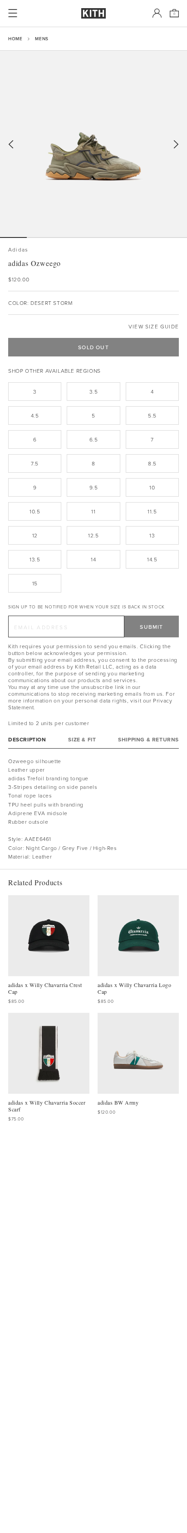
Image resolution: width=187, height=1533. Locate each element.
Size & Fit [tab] (82, 739)
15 (35, 583)
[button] (40, 237)
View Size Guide (153, 326)
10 (152, 487)
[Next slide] (176, 144)
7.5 (35, 463)
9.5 (93, 487)
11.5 (152, 511)
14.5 (152, 559)
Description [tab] (27, 739)
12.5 (93, 535)
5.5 (152, 415)
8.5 (152, 463)
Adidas (18, 249)
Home (15, 38)
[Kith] (93, 13)
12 (35, 535)
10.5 (35, 511)
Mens (41, 38)
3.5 (93, 391)
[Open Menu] (12, 13)
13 (152, 535)
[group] (93, 144)
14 (93, 559)
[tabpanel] (93, 809)
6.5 (93, 439)
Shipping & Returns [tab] (148, 739)
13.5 (35, 559)
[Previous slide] (11, 144)
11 (93, 511)
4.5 (35, 415)
